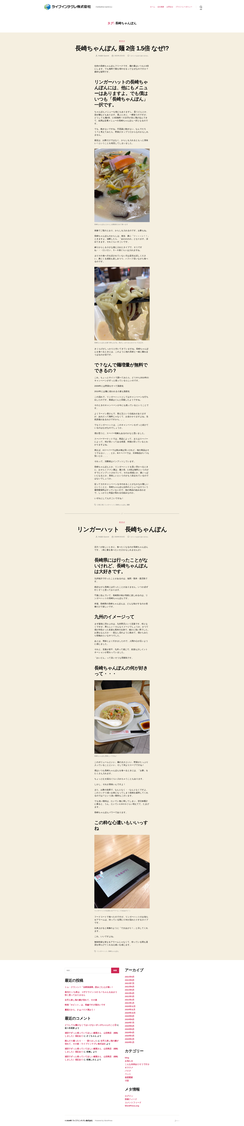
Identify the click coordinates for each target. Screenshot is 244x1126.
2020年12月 (130, 1006)
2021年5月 (129, 990)
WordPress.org (132, 1106)
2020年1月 (129, 1042)
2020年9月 (129, 1016)
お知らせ (129, 1061)
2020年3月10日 (119, 537)
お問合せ (170, 7)
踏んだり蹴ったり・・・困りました (81, 1041)
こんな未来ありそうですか (137, 1064)
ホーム (152, 7)
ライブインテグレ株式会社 (82, 1121)
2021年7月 (129, 983)
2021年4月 (129, 993)
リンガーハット (109, 505)
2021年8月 (129, 980)
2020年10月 (130, 1013)
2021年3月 (129, 996)
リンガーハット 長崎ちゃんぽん (122, 529)
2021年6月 (129, 986)
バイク (128, 1071)
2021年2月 (129, 1000)
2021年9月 (129, 977)
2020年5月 (129, 1029)
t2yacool (106, 56)
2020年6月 (129, 1026)
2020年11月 (130, 1009)
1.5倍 (99, 505)
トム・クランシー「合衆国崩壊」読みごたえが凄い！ (89, 987)
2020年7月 (129, 1023)
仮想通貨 (129, 1077)
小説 (127, 1080)
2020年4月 (129, 1032)
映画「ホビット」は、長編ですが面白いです (85, 1005)
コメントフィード (133, 1102)
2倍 (102, 505)
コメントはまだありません (139, 56)
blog (127, 1058)
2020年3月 (129, 1036)
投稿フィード (131, 1099)
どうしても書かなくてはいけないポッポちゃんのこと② (90, 1025)
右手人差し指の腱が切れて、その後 (81, 1000)
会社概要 (160, 7)
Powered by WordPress (103, 1121)
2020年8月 (129, 1019)
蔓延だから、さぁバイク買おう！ (80, 1010)
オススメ (122, 41)
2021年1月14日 (119, 56)
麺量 (128, 505)
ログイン (129, 1096)
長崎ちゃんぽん (121, 505)
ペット (128, 1074)
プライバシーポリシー (184, 7)
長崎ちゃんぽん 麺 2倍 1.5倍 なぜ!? (122, 48)
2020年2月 (129, 1039)
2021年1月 (129, 1003)
